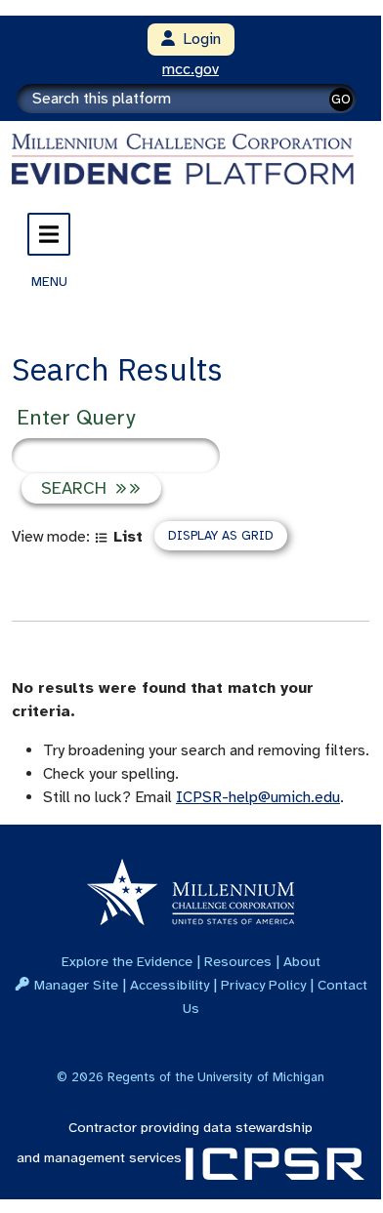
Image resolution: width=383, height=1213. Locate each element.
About (301, 961)
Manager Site (76, 984)
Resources (238, 961)
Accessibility (169, 984)
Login (198, 39)
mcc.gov (190, 69)
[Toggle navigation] (48, 234)
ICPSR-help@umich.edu (258, 797)
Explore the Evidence (127, 961)
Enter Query (76, 417)
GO (341, 99)
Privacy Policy (263, 984)
